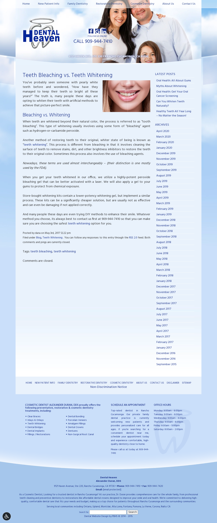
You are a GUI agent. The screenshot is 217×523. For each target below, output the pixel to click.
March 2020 (163, 137)
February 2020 (165, 142)
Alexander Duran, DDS (108, 481)
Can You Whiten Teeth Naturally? (170, 103)
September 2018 (166, 236)
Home (26, 4)
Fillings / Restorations (38, 435)
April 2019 (162, 198)
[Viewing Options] (6, 516)
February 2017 (164, 342)
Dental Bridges (35, 427)
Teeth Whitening (52, 238)
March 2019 (163, 203)
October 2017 (164, 298)
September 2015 (166, 364)
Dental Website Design (96, 516)
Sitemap (186, 383)
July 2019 (161, 181)
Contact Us (188, 4)
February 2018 (164, 275)
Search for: (84, 512)
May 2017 (162, 325)
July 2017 (161, 314)
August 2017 (163, 309)
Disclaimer (173, 383)
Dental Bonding (76, 417)
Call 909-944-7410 (93, 41)
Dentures (73, 431)
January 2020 (164, 148)
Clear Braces (34, 417)
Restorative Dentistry (109, 4)
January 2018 (164, 281)
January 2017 (164, 347)
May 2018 (161, 259)
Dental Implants (35, 431)
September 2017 (166, 303)
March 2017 (163, 336)
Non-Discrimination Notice (108, 387)
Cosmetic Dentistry (142, 4)
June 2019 (162, 186)
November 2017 (166, 292)
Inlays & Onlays (35, 420)
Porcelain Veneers (77, 420)
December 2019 (165, 153)
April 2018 (162, 264)
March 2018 (163, 270)
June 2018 (162, 253)
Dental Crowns (76, 427)
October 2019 (164, 164)
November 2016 (166, 359)
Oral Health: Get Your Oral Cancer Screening (172, 93)
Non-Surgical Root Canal (81, 435)
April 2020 (162, 131)
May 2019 (161, 192)
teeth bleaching (41, 251)
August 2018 (163, 242)
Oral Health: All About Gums (173, 80)
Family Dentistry (78, 4)
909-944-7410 (111, 219)
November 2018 (166, 225)
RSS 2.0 (133, 238)
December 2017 (166, 286)
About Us (168, 4)
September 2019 (166, 170)
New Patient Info (48, 4)
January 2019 (164, 214)
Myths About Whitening (171, 86)
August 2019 (163, 175)
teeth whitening (35, 144)
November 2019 (166, 159)
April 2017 (162, 331)
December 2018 (165, 220)
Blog (38, 238)
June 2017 (162, 320)
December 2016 (165, 353)
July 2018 (161, 248)
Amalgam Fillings (77, 424)
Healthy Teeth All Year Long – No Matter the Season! (173, 113)
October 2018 (164, 231)
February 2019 (164, 209)
